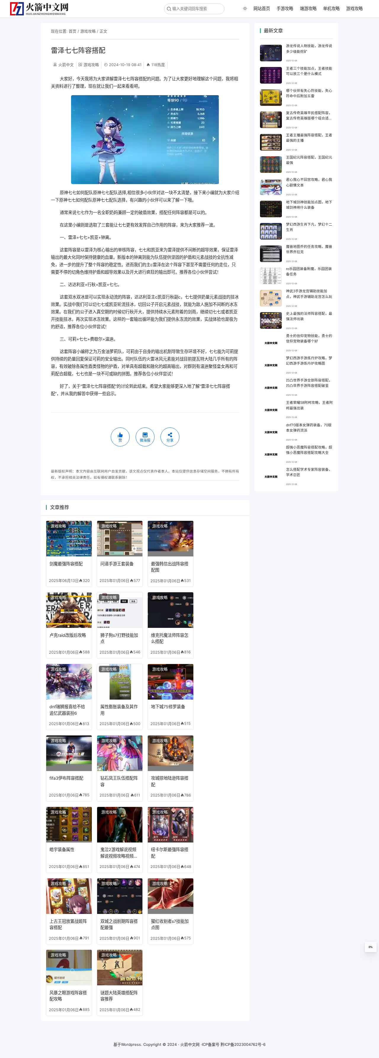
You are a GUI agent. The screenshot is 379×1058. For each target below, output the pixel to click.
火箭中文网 (190, 1044)
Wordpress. (131, 1044)
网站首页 (261, 8)
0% (370, 947)
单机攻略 (331, 8)
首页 (72, 31)
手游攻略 (285, 8)
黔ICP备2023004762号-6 (243, 1044)
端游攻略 (308, 8)
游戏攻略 (354, 8)
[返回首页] (41, 8)
